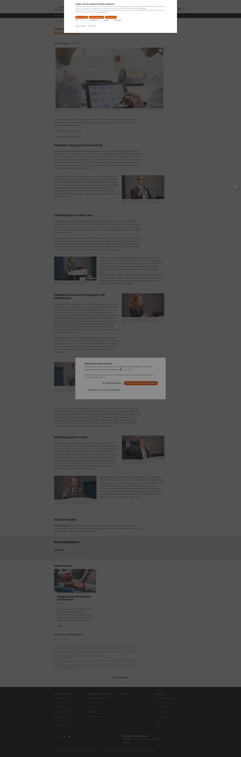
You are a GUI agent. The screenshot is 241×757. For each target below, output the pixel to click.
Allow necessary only (96, 17)
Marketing (117, 20)
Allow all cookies (82, 17)
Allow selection (111, 17)
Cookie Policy (142, 8)
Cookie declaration (80, 25)
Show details (91, 25)
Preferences (94, 20)
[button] (237, 188)
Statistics (106, 20)
